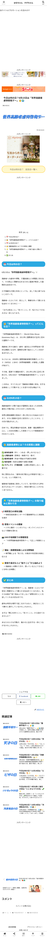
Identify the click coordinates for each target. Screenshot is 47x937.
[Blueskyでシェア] (29, 690)
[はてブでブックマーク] (39, 696)
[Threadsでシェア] (18, 696)
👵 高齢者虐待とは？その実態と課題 (18, 246)
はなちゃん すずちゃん (23, 2)
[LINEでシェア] (8, 702)
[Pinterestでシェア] (18, 702)
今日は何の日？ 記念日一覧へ (23, 169)
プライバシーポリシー (35, 927)
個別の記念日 (8, 634)
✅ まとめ (9, 255)
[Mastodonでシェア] (18, 690)
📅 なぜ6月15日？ (12, 243)
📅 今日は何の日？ (12, 237)
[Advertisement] (23, 41)
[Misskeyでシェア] (39, 690)
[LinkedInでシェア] (29, 702)
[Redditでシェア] (29, 696)
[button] (42, 535)
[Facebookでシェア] (8, 696)
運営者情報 (12, 927)
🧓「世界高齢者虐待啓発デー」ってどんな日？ (22, 240)
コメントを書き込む (23, 906)
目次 (20, 232)
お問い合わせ (23, 930)
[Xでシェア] (8, 690)
